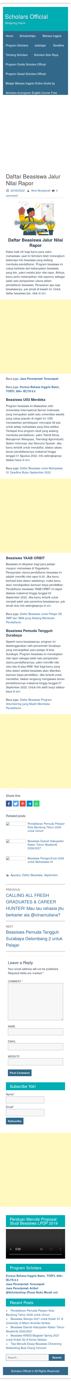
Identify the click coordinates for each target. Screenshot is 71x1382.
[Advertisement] (35, 132)
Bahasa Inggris (52, 36)
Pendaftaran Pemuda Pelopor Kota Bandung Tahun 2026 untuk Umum (46, 827)
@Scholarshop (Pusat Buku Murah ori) (32, 1292)
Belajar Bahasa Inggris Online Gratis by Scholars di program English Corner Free (31, 84)
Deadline (58, 45)
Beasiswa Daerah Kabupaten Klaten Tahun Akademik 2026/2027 (46, 844)
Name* (10, 1094)
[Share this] (9, 804)
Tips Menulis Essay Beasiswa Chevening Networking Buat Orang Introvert (34, 1346)
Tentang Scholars (17, 55)
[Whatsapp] (36, 804)
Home (9, 36)
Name (11, 1026)
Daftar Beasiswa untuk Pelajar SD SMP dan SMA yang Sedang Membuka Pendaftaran (34, 618)
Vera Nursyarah (40, 190)
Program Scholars (17, 45)
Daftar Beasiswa (32, 875)
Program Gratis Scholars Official (26, 64)
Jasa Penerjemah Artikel (22, 1288)
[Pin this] (23, 804)
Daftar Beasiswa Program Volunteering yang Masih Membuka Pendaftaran (29, 704)
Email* (10, 1107)
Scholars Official (26, 16)
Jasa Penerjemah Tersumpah (39, 379)
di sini (42, 293)
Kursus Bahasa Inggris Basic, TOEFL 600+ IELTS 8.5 (33, 389)
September (51, 875)
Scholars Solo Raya (46, 55)
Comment (15, 981)
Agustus (15, 875)
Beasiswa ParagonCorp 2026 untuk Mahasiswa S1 (46, 860)
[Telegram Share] (30, 804)
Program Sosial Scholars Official (26, 74)
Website (14, 1056)
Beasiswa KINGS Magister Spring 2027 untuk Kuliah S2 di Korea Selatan (32, 1337)
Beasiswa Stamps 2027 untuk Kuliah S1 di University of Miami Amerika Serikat (34, 1321)
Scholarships (28, 36)
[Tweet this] (16, 804)
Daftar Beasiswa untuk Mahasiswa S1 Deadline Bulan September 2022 (34, 470)
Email (12, 1041)
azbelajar (40, 45)
